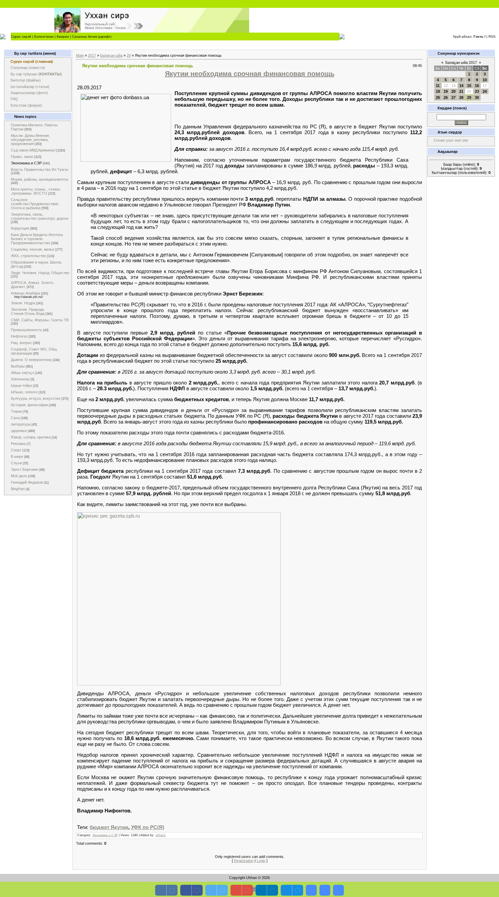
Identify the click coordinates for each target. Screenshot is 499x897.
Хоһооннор (20, 379)
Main (80, 55)
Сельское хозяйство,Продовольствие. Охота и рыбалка (35, 204)
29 (129, 55)
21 (461, 91)
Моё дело (19, 476)
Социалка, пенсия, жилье (32, 249)
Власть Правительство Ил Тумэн (39, 169)
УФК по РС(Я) (147, 827)
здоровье (19, 431)
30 (477, 97)
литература (21, 424)
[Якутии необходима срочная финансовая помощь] (179, 683)
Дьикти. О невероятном (31, 360)
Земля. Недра (23, 303)
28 (461, 97)
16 (477, 86)
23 (477, 91)
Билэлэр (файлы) (26, 80)
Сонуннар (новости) (28, 68)
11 (438, 86)
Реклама (18, 444)
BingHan (18, 489)
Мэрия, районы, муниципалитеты (39, 179)
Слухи (16, 463)
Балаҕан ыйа (111, 55)
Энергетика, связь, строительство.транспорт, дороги (39, 216)
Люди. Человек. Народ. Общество (40, 273)
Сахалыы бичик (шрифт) (91, 36)
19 (446, 91)
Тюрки (16, 411)
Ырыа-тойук (21, 385)
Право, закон (22, 157)
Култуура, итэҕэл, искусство (35, 398)
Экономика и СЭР (26, 163)
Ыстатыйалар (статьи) (30, 87)
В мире (17, 456)
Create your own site (451, 140)
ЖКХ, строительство (28, 256)
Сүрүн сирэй (21, 36)
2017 (92, 55)
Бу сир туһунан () (36, 74)
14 (461, 86)
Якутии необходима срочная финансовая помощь (249, 73)
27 (453, 97)
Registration (244, 861)
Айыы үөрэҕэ (22, 373)
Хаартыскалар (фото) (29, 93)
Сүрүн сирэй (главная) (32, 61)
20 (453, 91)
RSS (492, 36)
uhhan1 (160, 835)
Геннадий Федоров (27, 482)
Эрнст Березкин (24, 469)
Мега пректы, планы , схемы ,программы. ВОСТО (35, 191)
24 (485, 91)
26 (446, 97)
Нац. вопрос (21, 343)
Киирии (63, 36)
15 (469, 86)
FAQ (14, 99)
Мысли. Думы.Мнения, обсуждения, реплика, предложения (30, 139)
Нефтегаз (19, 336)
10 (485, 80)
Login (261, 861)
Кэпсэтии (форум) (26, 105)
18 (438, 91)
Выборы (18, 366)
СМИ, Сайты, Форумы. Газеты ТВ (40, 320)
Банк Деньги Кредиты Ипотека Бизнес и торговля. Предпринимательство (37, 239)
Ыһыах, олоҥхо (24, 392)
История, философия (29, 405)
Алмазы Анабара (25, 293)
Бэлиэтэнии (44, 36)
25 (438, 97)
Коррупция (20, 228)
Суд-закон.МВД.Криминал (33, 150)
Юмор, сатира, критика (31, 437)
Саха (15, 418)
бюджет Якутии (109, 827)
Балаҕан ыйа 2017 (461, 62)
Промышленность (26, 330)
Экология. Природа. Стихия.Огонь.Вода (28, 311)
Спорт (16, 450)
